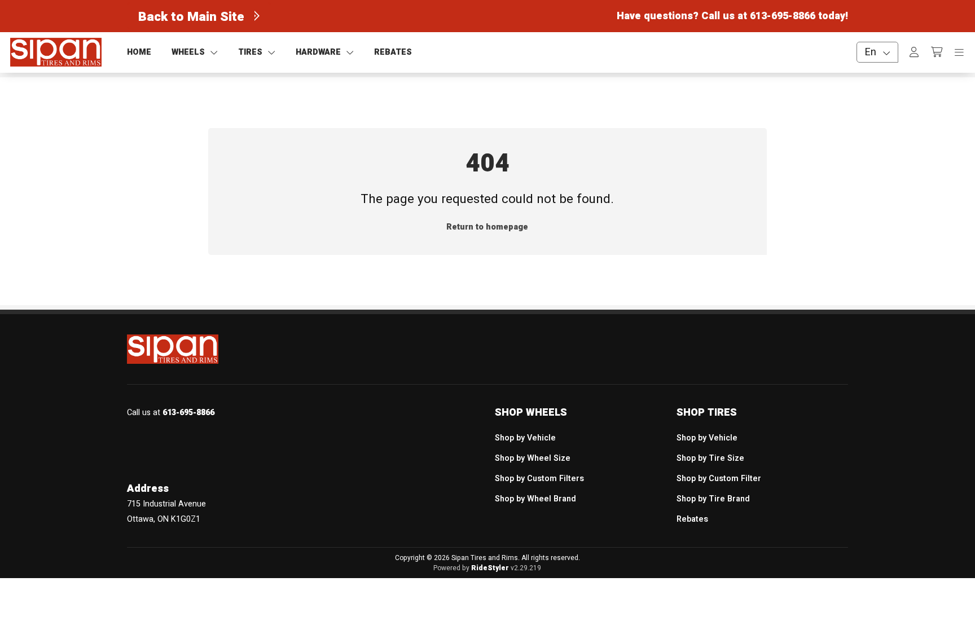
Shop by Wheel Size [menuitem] (532, 458)
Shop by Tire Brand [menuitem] (713, 499)
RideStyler (490, 568)
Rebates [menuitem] (692, 519)
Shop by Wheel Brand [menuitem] (535, 499)
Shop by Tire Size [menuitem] (710, 458)
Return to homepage (487, 227)
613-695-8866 (782, 16)
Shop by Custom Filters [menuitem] (539, 478)
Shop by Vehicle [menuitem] (525, 438)
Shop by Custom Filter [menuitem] (719, 478)
